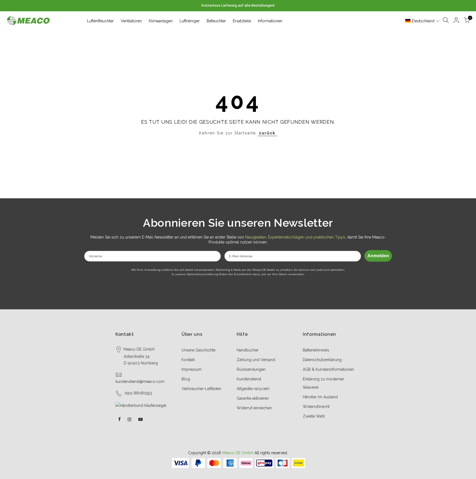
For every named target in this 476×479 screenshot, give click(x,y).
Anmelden (378, 255)
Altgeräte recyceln (253, 388)
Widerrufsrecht (316, 406)
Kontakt (188, 360)
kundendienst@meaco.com (139, 381)
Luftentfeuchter (100, 21)
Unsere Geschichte (198, 350)
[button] (422, 21)
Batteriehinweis (316, 350)
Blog (186, 379)
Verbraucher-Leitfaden (201, 388)
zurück (267, 133)
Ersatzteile (242, 21)
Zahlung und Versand (256, 360)
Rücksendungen (251, 369)
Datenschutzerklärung (322, 360)
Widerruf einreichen (254, 408)
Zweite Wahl (314, 416)
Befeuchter (216, 21)
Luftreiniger (190, 21)
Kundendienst (249, 379)
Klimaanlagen (161, 21)
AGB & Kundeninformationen (328, 369)
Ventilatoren (131, 21)
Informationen (270, 21)
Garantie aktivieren (253, 398)
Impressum (192, 369)
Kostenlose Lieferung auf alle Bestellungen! (238, 5)
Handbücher (248, 350)
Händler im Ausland (320, 397)
